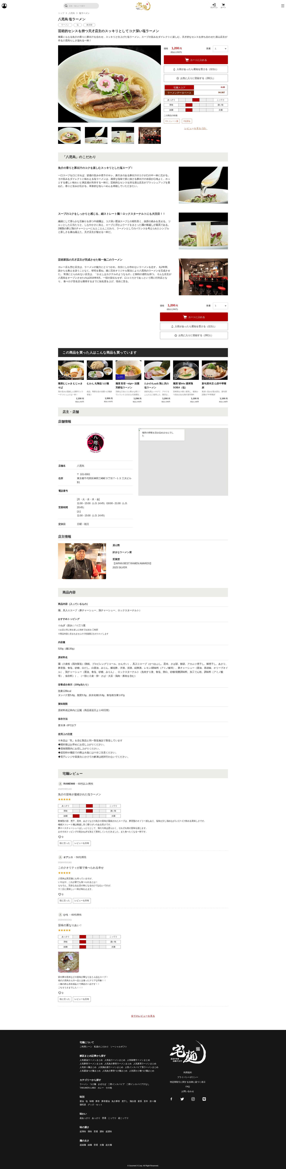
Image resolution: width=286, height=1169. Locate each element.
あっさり (96, 1118)
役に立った (65, 843)
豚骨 (97, 1101)
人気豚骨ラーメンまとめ (91, 1063)
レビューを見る (195, 128)
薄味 (90, 1131)
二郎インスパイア (116, 1084)
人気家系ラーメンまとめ (144, 1063)
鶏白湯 (133, 1101)
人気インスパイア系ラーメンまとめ (141, 1067)
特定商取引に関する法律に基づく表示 (187, 1082)
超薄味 (83, 1131)
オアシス (68, 857)
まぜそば (102, 1084)
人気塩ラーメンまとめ (114, 1060)
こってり (112, 1118)
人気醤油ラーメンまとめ (91, 1060)
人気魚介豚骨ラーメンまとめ (118, 1063)
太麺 (102, 1145)
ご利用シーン (86, 1046)
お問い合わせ (187, 1091)
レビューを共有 (81, 843)
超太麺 (109, 1145)
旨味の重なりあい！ (70, 925)
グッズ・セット (95, 1104)
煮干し (125, 1101)
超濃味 (109, 1131)
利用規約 (188, 1072)
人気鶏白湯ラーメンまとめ (110, 1067)
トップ (61, 13)
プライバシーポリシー (187, 1077)
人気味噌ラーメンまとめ (138, 1060)
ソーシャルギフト (118, 1046)
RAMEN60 (69, 783)
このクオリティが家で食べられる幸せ (81, 867)
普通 (104, 1118)
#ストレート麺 (171, 121)
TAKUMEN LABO (88, 1088)
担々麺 (153, 1101)
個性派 (83, 1104)
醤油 (82, 1101)
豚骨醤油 (105, 1101)
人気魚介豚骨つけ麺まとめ (114, 1071)
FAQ (188, 1086)
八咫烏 (72, 13)
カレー (101, 1088)
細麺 (90, 1145)
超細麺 (83, 1145)
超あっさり (85, 1118)
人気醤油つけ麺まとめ (90, 1071)
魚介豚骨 (116, 1101)
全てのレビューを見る (143, 1016)
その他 (109, 1088)
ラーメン (84, 1084)
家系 (140, 1101)
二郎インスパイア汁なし (137, 1084)
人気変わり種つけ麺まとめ (141, 1071)
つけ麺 (93, 1084)
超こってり (123, 1118)
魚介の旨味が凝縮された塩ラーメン (79, 794)
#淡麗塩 (187, 121)
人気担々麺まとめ (88, 1067)
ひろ (65, 914)
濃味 (102, 1131)
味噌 (92, 1101)
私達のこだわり (101, 1046)
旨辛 (146, 1101)
